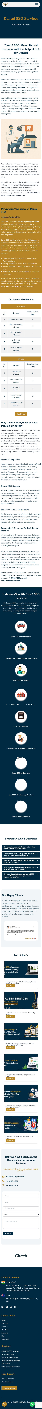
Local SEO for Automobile (21, 636)
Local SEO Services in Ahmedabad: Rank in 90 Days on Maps (20, 1013)
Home (14, 25)
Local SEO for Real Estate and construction (21, 658)
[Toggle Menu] (36, 4)
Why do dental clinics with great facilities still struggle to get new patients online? (19, 854)
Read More (10, 986)
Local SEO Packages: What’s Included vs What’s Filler (19, 1137)
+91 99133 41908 (12, 1181)
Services (4, 1326)
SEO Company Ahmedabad (10, 1366)
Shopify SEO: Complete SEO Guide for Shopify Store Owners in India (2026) (21, 982)
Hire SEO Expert (7, 1381)
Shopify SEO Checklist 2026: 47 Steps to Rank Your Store (20, 1075)
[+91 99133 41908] (3, 1181)
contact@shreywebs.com (15, 1176)
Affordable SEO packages (10, 1351)
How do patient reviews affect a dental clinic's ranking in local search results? (20, 868)
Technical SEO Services (9, 1357)
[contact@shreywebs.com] (3, 1176)
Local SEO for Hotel (21, 726)
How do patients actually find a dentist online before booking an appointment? (19, 848)
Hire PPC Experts (7, 1378)
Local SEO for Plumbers (21, 816)
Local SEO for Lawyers (21, 773)
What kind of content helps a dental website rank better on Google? (19, 861)
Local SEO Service (7, 1354)
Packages (4, 1332)
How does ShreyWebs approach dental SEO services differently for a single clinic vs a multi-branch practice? (19, 876)
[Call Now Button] (4, 1404)
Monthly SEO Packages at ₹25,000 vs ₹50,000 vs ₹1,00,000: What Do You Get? (20, 1044)
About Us (4, 1323)
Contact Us (5, 1339)
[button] (21, 848)
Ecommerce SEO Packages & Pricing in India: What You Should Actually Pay (20, 1106)
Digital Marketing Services (10, 1360)
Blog (2, 1335)
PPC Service (5, 1363)
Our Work (4, 1329)
